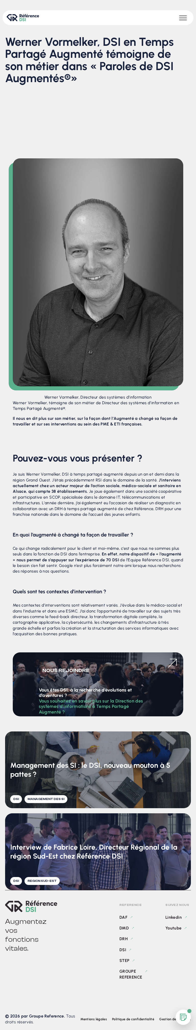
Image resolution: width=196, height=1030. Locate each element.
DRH (123, 938)
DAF (123, 917)
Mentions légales (93, 1019)
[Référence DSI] (31, 906)
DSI (122, 949)
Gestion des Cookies (175, 1019)
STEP (124, 960)
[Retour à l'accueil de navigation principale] (23, 17)
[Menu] (183, 17)
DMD (124, 928)
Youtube (173, 928)
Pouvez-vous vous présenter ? (50, 119)
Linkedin (173, 917)
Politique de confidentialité (133, 1019)
